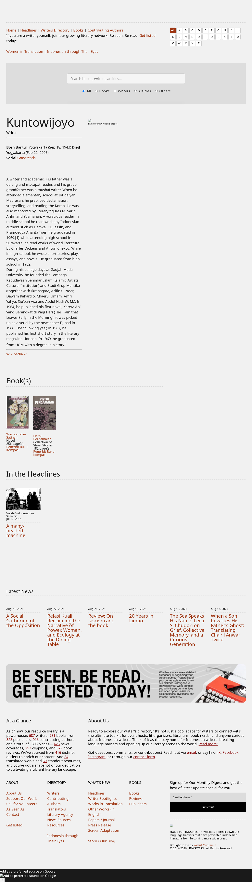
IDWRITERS (126, 8)
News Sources (59, 819)
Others (164, 91)
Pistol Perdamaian (42, 437)
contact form (144, 756)
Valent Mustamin (205, 845)
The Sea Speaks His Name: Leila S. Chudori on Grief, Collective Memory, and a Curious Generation (187, 629)
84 (66, 756)
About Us (14, 793)
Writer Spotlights (102, 798)
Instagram (97, 756)
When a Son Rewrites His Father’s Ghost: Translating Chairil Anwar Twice (227, 627)
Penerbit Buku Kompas (17, 448)
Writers (123, 91)
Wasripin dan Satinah (16, 436)
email (191, 752)
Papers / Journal (101, 819)
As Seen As (15, 809)
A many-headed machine (15, 530)
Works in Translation (105, 803)
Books (78, 30)
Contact (12, 814)
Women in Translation (24, 51)
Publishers (138, 803)
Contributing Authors (105, 30)
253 (28, 748)
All (172, 30)
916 (36, 739)
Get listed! (14, 825)
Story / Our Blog (101, 841)
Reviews (136, 798)
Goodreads (26, 157)
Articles (144, 91)
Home (11, 30)
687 (32, 735)
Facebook (231, 752)
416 (58, 752)
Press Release (99, 825)
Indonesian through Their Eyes (72, 51)
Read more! (208, 744)
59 (45, 760)
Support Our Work (21, 798)
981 (52, 735)
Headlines (28, 30)
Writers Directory (55, 30)
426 (57, 744)
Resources (55, 825)
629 (59, 748)
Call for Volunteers (21, 803)
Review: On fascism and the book (101, 620)
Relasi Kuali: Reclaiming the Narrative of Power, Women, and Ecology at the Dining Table (64, 629)
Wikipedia (14, 354)
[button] (126, 875)
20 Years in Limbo (141, 618)
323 (9, 739)
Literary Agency (60, 814)
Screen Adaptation (103, 830)
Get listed (147, 35)
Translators (56, 809)
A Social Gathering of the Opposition (23, 620)
